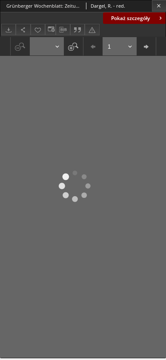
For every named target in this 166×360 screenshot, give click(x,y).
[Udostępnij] (23, 29)
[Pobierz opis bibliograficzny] (63, 30)
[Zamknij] (159, 6)
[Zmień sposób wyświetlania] (50, 29)
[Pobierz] (8, 29)
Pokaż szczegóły (130, 18)
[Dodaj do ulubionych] (38, 29)
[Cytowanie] (77, 29)
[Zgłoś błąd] (92, 29)
